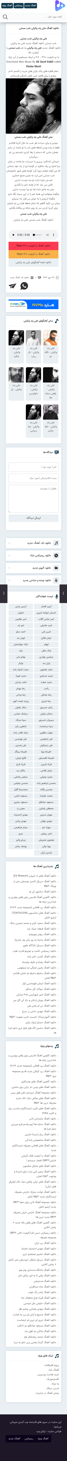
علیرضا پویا (46, 752)
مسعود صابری (21, 802)
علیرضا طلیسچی (46, 758)
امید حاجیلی (46, 625)
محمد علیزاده (46, 796)
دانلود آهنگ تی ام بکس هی (41, 1006)
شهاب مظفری (46, 733)
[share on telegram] (12, 285)
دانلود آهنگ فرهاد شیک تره (41, 929)
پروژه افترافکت (51, 1365)
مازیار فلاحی (46, 771)
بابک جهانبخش (21, 644)
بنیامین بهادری (46, 657)
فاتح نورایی (20, 758)
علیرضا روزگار (21, 752)
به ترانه (55, 1384)
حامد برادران (21, 682)
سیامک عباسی (21, 714)
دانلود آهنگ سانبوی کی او (42, 892)
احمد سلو (20, 632)
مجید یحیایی (46, 777)
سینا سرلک (21, 720)
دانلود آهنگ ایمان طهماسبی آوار (39, 984)
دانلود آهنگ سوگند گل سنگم (41, 989)
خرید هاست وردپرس (48, 1375)
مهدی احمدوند (21, 815)
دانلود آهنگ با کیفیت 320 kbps (33, 246)
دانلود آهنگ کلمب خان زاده (41, 957)
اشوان (21, 613)
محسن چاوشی (21, 783)
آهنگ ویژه (43, 1439)
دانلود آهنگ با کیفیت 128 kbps (33, 254)
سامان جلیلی (46, 714)
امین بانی (46, 632)
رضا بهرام (20, 688)
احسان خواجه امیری (46, 613)
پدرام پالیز (20, 840)
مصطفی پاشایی (46, 808)
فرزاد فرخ (20, 764)
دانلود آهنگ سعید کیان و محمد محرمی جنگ (33, 923)
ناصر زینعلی (46, 834)
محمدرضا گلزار (21, 789)
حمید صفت (46, 682)
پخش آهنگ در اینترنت (47, 1393)
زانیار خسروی (46, 707)
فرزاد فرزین (46, 764)
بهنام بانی (20, 657)
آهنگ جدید (14, 1439)
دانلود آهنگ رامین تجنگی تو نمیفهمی (36, 968)
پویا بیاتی (46, 846)
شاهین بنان (20, 726)
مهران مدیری (46, 815)
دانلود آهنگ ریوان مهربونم (42, 934)
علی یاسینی (20, 745)
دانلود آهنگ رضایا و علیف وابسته (39, 962)
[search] (5, 17)
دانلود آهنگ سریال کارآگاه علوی (39, 946)
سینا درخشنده (46, 726)
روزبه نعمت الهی (21, 701)
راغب (46, 688)
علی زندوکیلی (46, 745)
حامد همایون (46, 670)
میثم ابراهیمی (21, 827)
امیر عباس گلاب (46, 619)
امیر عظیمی (20, 619)
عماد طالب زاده (21, 733)
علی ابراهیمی (46, 739)
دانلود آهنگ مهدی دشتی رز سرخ (39, 1011)
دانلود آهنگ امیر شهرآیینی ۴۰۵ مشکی (36, 995)
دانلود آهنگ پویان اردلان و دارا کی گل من (34, 1000)
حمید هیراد (20, 676)
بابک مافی (46, 651)
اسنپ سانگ (52, 1389)
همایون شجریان (46, 840)
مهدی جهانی (46, 821)
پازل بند (46, 663)
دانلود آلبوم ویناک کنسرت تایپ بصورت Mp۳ (32, 1017)
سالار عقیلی (20, 707)
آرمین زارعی (20, 606)
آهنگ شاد (53, 1370)
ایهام (46, 644)
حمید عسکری (46, 676)
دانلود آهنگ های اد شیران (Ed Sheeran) (34, 876)
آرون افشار (46, 606)
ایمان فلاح (46, 638)
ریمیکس (29, 1439)
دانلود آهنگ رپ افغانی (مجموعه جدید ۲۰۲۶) (33, 907)
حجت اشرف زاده (21, 670)
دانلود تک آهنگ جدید (19, 277)
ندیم (21, 834)
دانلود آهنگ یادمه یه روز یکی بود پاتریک (35, 940)
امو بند (20, 625)
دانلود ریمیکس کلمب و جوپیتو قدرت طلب (34, 951)
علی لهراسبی (21, 739)
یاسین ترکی (46, 853)
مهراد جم (46, 827)
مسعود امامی (20, 796)
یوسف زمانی (21, 846)
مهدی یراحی (20, 821)
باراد (21, 651)
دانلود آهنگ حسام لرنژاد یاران (40, 1023)
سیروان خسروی (46, 720)
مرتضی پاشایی (21, 777)
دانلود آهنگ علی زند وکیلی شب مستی (39, 28)
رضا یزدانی (21, 695)
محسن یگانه (46, 789)
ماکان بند (20, 771)
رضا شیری (46, 701)
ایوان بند (21, 638)
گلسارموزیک (53, 1379)
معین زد (21, 808)
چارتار (20, 663)
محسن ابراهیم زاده (46, 783)
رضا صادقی (46, 695)
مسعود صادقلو (46, 802)
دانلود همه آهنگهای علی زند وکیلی (33, 262)
